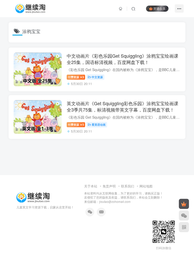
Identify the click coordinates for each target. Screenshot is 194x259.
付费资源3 (76, 77)
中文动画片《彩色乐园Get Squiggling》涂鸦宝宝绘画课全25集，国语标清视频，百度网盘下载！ (122, 58)
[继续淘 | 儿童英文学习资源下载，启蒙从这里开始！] (33, 197)
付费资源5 (76, 124)
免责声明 (109, 186)
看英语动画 (99, 124)
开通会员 (159, 8)
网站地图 (146, 186)
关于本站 (90, 186)
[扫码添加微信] (184, 215)
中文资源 (97, 77)
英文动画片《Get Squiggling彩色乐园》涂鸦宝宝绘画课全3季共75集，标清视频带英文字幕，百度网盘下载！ (122, 106)
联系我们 (127, 186)
